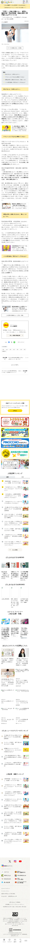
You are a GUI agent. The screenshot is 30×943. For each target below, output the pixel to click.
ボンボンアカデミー (5, 888)
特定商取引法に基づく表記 (8, 906)
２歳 (10, 349)
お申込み (15, 410)
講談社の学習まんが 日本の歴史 (8, 893)
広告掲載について (9, 904)
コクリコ (4, 636)
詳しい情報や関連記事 (15, 335)
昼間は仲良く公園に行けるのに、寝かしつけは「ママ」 (16, 79)
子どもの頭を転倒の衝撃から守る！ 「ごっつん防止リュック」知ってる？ (18, 358)
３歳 (13, 349)
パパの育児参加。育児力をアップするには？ (15, 82)
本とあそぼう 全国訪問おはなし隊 (9, 896)
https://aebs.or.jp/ (15, 925)
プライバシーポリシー (19, 904)
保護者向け (4, 351)
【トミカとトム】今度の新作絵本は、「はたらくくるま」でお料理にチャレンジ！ (11, 371)
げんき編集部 (5, 22)
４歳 (17, 349)
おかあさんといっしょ (9, 7)
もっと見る (15, 549)
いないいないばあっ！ (20, 7)
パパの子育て (4, 346)
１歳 (6, 349)
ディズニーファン (5, 891)
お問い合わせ (12, 902)
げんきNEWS (14, 5)
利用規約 (18, 902)
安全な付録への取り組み (21, 906)
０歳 (3, 349)
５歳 (21, 349)
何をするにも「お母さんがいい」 (12, 74)
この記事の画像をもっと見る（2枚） (15, 315)
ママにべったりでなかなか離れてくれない (15, 77)
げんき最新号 (7, 5)
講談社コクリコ (14, 637)
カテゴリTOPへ (15, 365)
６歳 (24, 349)
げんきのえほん (22, 5)
